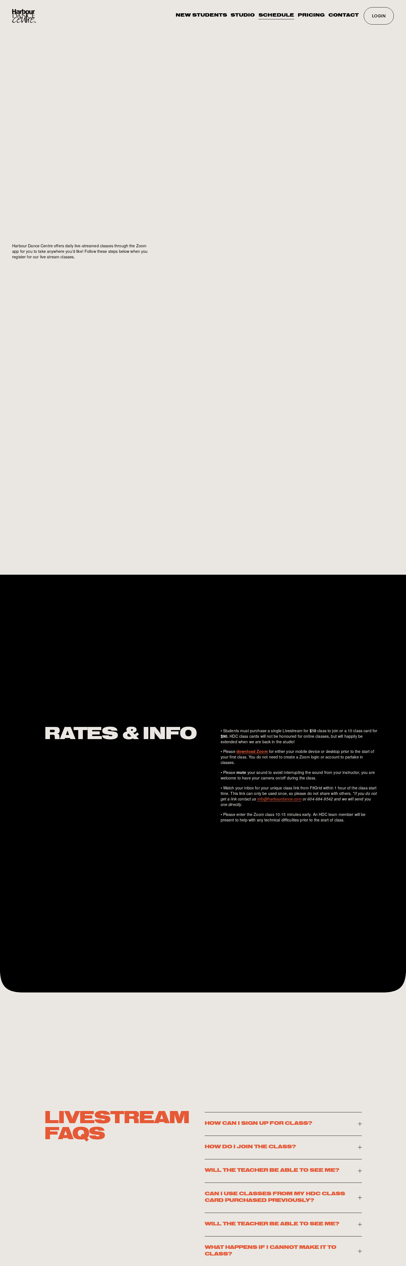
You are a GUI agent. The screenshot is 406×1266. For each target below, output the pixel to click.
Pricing (311, 15)
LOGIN (379, 16)
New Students (201, 15)
